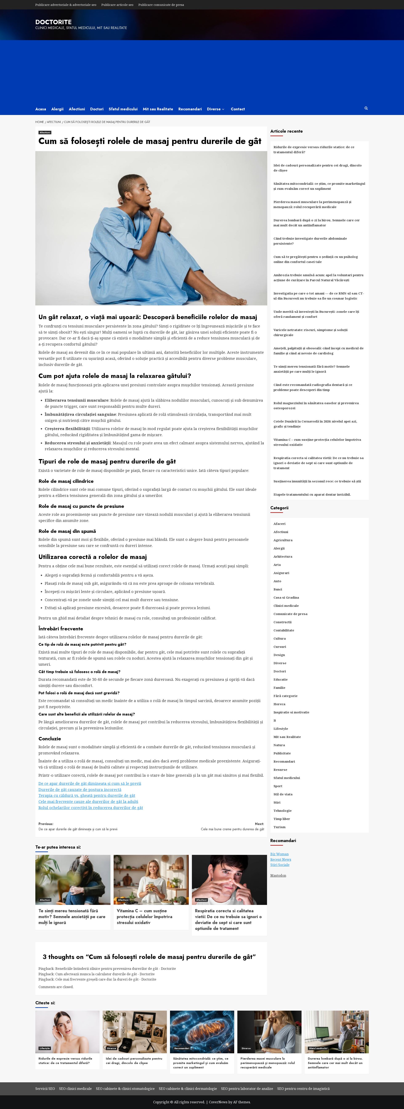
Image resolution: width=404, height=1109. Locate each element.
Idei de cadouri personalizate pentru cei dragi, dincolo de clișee (318, 167)
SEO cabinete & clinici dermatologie (188, 1088)
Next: (232, 826)
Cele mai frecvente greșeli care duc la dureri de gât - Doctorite (105, 979)
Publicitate (282, 753)
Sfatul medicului (123, 109)
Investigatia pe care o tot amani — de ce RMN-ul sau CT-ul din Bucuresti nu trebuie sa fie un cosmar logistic (319, 295)
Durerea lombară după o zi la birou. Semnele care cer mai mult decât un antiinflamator (317, 222)
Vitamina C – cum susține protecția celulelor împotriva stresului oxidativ (144, 917)
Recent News (280, 859)
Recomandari (190, 109)
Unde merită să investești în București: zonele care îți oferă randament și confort (316, 314)
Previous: (78, 826)
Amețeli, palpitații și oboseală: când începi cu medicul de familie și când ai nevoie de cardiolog (319, 350)
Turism (280, 827)
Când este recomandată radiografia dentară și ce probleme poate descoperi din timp (313, 387)
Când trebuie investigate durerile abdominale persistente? (310, 241)
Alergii (57, 109)
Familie (279, 687)
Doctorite (53, 21)
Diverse (214, 109)
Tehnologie (283, 810)
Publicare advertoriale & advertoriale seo (65, 5)
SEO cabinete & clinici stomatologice (125, 1088)
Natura (279, 745)
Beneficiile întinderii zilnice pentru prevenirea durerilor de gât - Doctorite (115, 968)
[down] (223, 109)
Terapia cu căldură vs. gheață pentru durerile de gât (87, 795)
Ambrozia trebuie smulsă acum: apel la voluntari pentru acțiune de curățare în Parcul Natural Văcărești (319, 277)
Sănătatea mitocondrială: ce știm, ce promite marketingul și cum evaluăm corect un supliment (319, 186)
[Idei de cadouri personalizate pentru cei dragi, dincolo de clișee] (135, 1032)
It (275, 720)
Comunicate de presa (290, 614)
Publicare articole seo (117, 5)
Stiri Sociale (280, 865)
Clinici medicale (286, 605)
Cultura (280, 638)
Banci (278, 589)
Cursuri (280, 646)
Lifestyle (281, 728)
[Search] (366, 108)
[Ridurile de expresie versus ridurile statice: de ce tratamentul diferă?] (67, 1032)
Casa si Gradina (286, 597)
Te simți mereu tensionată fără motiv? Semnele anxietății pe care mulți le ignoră (72, 917)
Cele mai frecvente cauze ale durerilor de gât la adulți (88, 801)
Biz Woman (279, 854)
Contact (238, 109)
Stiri (277, 802)
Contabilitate (284, 630)
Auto (277, 581)
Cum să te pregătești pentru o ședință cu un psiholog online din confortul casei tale (316, 259)
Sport (278, 786)
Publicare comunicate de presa (161, 5)
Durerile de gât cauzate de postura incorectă (80, 789)
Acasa (40, 109)
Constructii (283, 622)
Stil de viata (283, 794)
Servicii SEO (45, 1088)
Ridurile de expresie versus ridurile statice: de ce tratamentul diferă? (314, 149)
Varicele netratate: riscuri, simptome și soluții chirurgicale (311, 332)
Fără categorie (286, 696)
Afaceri (280, 523)
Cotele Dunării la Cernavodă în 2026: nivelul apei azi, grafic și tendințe (315, 423)
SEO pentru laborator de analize (247, 1088)
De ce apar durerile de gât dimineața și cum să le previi (90, 783)
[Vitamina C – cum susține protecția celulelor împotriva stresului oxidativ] (151, 880)
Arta (277, 564)
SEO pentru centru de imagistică (303, 1088)
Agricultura (283, 540)
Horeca (279, 704)
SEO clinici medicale (75, 1088)
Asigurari (281, 573)
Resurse (280, 769)
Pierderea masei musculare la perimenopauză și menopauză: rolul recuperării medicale (312, 204)
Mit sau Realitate (158, 109)
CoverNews (218, 1102)
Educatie (281, 679)
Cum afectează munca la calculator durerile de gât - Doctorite (105, 974)
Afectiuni (77, 109)
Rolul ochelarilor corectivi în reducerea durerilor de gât (91, 807)
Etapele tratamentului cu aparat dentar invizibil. (312, 494)
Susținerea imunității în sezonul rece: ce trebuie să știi (317, 481)
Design (279, 655)
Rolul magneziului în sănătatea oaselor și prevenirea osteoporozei (316, 405)
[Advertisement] (202, 71)
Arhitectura (283, 556)
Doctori (97, 109)
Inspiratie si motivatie (291, 712)
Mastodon (278, 875)
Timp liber (282, 819)
